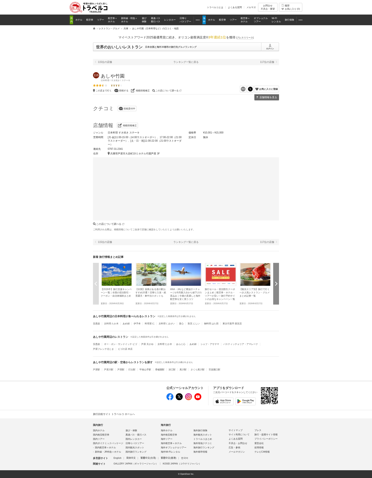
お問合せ (268, 7)
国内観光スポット (135, 447)
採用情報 (259, 447)
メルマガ (251, 7)
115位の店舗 (105, 62)
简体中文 (131, 458)
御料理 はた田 (211, 323)
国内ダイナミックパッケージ (108, 443)
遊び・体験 (131, 430)
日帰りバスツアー (135, 443)
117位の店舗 (267, 62)
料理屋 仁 (150, 323)
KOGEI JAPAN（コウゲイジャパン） (182, 463)
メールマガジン (237, 451)
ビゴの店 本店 (125, 349)
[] (245, 37)
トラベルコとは (215, 7)
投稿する (123, 90)
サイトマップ (236, 430)
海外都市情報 (200, 451)
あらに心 (180, 344)
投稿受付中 (129, 108)
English (117, 458)
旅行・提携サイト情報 (266, 434)
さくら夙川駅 (198, 369)
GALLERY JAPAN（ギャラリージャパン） (136, 463)
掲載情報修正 (143, 90)
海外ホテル (166, 430)
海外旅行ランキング (203, 447)
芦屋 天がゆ (147, 344)
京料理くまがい (167, 323)
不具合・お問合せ (238, 443)
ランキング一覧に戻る (186, 62)
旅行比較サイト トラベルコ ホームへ (114, 414)
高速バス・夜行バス (136, 434)
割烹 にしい (194, 323)
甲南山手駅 (145, 369)
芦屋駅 (96, 369)
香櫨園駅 (159, 369)
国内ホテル (99, 430)
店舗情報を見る (268, 97)
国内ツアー (99, 439)
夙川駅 (183, 369)
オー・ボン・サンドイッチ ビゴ (120, 344)
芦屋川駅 (108, 369)
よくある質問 (235, 7)
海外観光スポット (202, 434)
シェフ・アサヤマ (210, 344)
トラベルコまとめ (202, 439)
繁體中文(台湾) (148, 458)
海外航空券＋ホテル (171, 443)
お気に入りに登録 (268, 89)
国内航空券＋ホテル (105, 447)
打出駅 (131, 369)
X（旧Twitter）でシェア (253, 89)
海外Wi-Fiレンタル (170, 451)
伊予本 (137, 323)
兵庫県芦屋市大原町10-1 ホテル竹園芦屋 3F (135, 153)
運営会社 (259, 443)
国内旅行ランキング (136, 451)
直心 (181, 323)
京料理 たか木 (111, 323)
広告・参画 (234, 447)
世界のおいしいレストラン (119, 47)
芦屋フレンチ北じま (103, 349)
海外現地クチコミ (202, 443)
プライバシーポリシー (266, 438)
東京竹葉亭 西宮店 (232, 323)
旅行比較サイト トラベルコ (94, 28)
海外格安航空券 (169, 434)
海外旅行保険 (200, 430)
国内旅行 (98, 424)
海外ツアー (166, 439)
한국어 (184, 458)
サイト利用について (239, 434)
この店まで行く (104, 90)
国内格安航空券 (101, 434)
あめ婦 (126, 323)
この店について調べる (167, 90)
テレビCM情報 (262, 451)
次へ (276, 283)
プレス (257, 430)
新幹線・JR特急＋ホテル (108, 451)
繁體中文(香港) (168, 458)
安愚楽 (96, 323)
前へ (96, 283)
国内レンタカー (134, 439)
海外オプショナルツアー (173, 447)
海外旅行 (166, 424)
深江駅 (172, 369)
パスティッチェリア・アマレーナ (240, 344)
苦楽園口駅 (214, 369)
